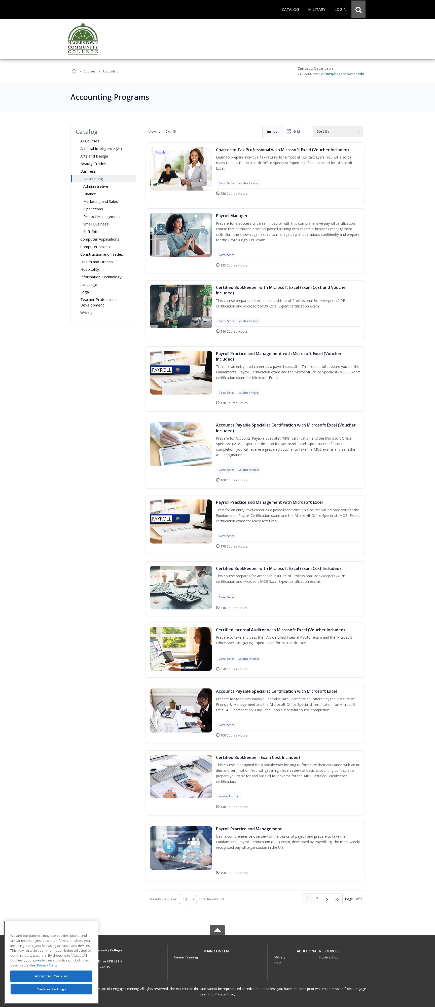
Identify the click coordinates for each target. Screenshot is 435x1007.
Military (279, 957)
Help (277, 962)
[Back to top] (217, 953)
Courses (89, 71)
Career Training (186, 957)
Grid (296, 131)
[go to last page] (337, 899)
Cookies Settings (51, 989)
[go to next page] (327, 899)
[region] (51, 962)
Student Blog (328, 957)
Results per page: (163, 899)
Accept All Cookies (51, 976)
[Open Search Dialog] (358, 9)
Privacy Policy (225, 994)
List (275, 131)
